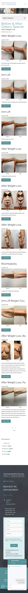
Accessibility (7, 586)
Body (5, 446)
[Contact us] (22, 591)
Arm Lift (5, 74)
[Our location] (26, 591)
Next (15, 430)
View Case (6, 69)
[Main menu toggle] (25, 4)
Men (5, 454)
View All (6, 443)
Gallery (6, 573)
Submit (14, 545)
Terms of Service (17, 540)
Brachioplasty (9, 263)
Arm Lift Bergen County (14, 300)
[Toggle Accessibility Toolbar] (3, 586)
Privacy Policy (10, 540)
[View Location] (4, 500)
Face (5, 451)
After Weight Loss (11, 35)
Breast (6, 448)
